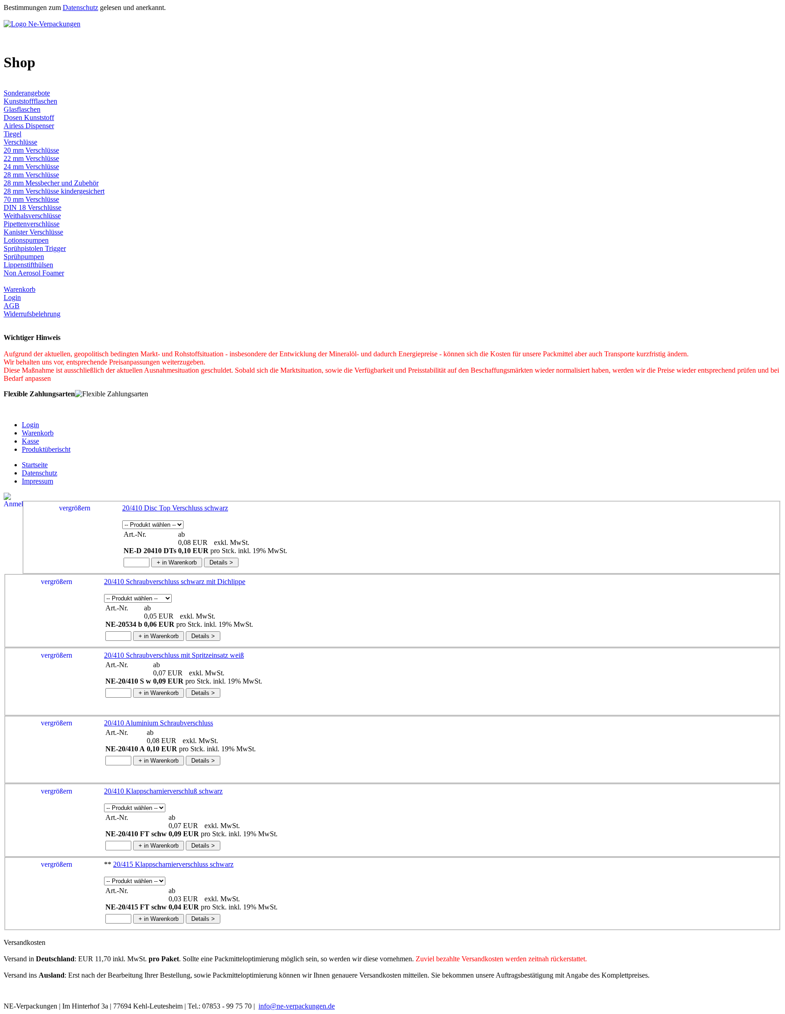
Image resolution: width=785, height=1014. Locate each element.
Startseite (35, 465)
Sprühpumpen (24, 256)
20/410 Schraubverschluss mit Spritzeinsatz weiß (174, 655)
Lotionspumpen (26, 240)
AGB (12, 306)
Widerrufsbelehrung (32, 314)
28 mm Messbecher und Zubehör (51, 183)
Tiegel (12, 134)
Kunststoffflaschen (30, 101)
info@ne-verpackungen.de (296, 1006)
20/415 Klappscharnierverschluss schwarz (173, 864)
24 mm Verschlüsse (31, 166)
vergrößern (74, 508)
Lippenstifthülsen (28, 265)
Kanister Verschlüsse (33, 232)
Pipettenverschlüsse (32, 224)
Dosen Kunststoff (29, 117)
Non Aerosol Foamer (34, 273)
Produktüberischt (46, 449)
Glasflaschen (22, 109)
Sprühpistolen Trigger (35, 248)
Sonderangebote (27, 93)
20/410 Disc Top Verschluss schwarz (175, 508)
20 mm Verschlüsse (31, 150)
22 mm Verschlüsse (31, 158)
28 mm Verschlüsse (31, 175)
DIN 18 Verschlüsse (32, 207)
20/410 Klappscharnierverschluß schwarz (163, 791)
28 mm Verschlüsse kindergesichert (54, 191)
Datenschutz (80, 7)
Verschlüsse (20, 142)
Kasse (30, 441)
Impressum (37, 481)
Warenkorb (19, 289)
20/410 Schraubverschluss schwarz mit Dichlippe (174, 581)
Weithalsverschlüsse (32, 216)
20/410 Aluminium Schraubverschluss (158, 723)
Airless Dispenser (29, 126)
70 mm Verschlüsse (31, 199)
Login (12, 297)
